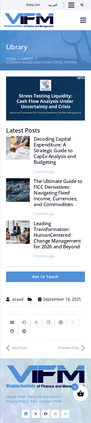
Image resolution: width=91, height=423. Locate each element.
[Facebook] (45, 414)
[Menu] (83, 20)
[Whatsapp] (65, 414)
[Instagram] (55, 414)
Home (11, 58)
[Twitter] (36, 414)
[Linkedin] (26, 414)
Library (27, 58)
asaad (18, 299)
